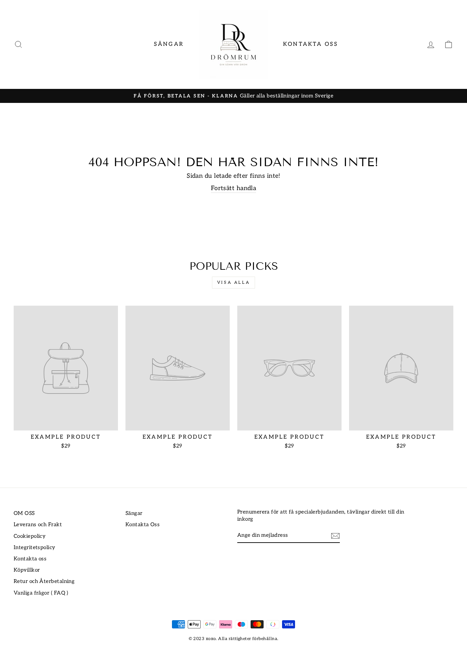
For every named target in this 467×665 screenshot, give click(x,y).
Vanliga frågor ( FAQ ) (41, 593)
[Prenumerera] (335, 535)
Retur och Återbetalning (44, 581)
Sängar (169, 44)
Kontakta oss (30, 559)
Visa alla (233, 282)
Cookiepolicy (29, 536)
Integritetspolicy (34, 547)
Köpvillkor (27, 570)
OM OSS (24, 513)
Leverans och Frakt (38, 524)
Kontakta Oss (310, 44)
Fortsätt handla (233, 188)
